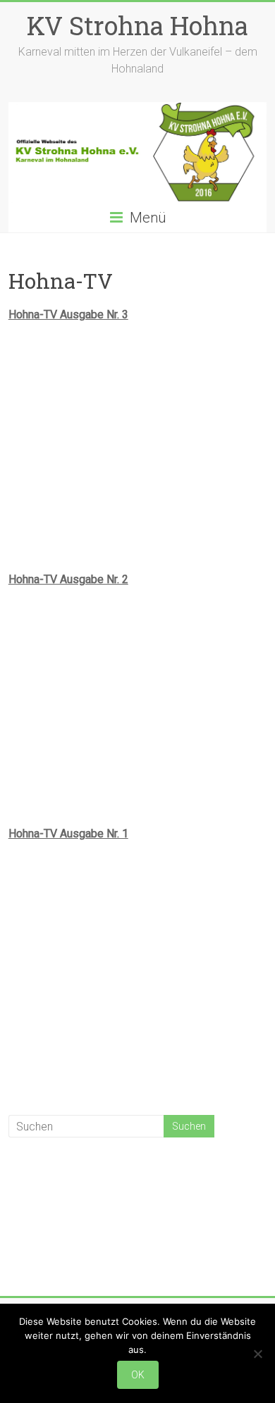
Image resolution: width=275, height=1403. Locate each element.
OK (138, 1374)
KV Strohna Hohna (137, 25)
